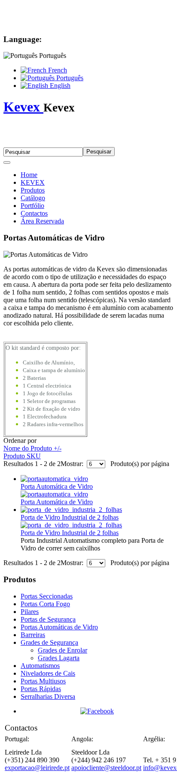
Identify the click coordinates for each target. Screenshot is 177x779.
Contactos (34, 213)
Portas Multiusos (43, 681)
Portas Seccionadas (47, 596)
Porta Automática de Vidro (57, 486)
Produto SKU (22, 456)
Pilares (30, 611)
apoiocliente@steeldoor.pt (106, 767)
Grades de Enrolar (62, 650)
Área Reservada (42, 221)
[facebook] (97, 711)
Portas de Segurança (48, 619)
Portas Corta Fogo (45, 604)
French (56, 70)
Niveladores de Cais (48, 673)
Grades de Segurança (49, 642)
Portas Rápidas (41, 688)
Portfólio (32, 205)
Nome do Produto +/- (32, 448)
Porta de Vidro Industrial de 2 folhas (70, 517)
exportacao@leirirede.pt (37, 767)
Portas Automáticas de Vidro (59, 627)
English (59, 85)
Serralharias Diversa (48, 696)
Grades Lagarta (58, 658)
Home (29, 174)
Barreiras (33, 634)
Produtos (33, 190)
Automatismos (40, 665)
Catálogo (33, 198)
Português (69, 77)
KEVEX (33, 182)
